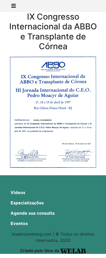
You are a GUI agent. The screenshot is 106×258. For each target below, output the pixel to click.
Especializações (27, 203)
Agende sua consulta (33, 213)
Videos (18, 193)
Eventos (19, 224)
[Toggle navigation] (13, 6)
